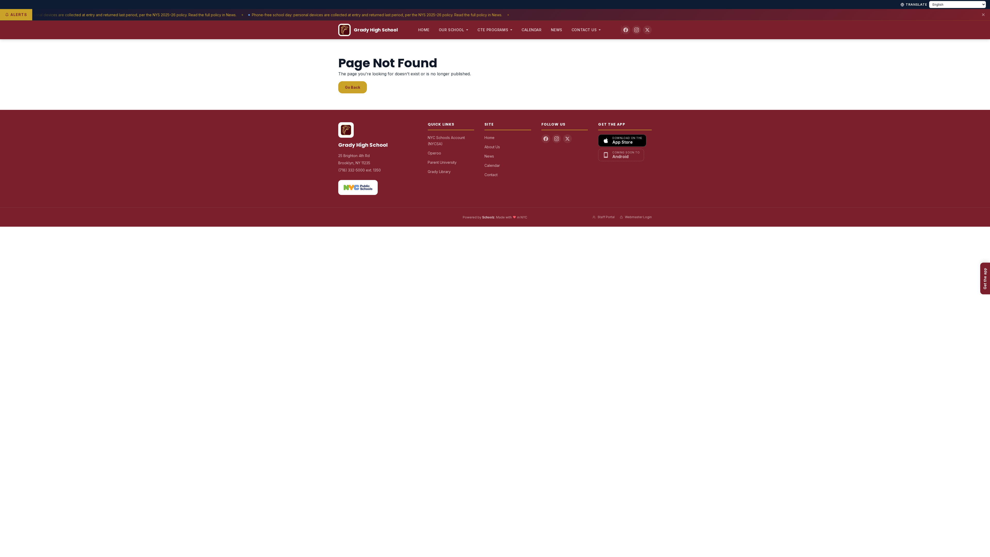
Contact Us (584, 30)
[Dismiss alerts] (983, 14)
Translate (916, 4)
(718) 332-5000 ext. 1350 (359, 170)
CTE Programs (492, 30)
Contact (491, 175)
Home (424, 30)
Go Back (352, 87)
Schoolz (488, 217)
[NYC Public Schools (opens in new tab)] (358, 187)
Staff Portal (606, 217)
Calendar (531, 30)
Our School (451, 30)
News (556, 30)
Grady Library (439, 171)
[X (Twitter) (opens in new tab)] (647, 30)
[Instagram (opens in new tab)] (636, 30)
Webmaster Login (638, 217)
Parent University (442, 162)
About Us (492, 147)
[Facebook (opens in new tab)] (625, 30)
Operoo (434, 153)
